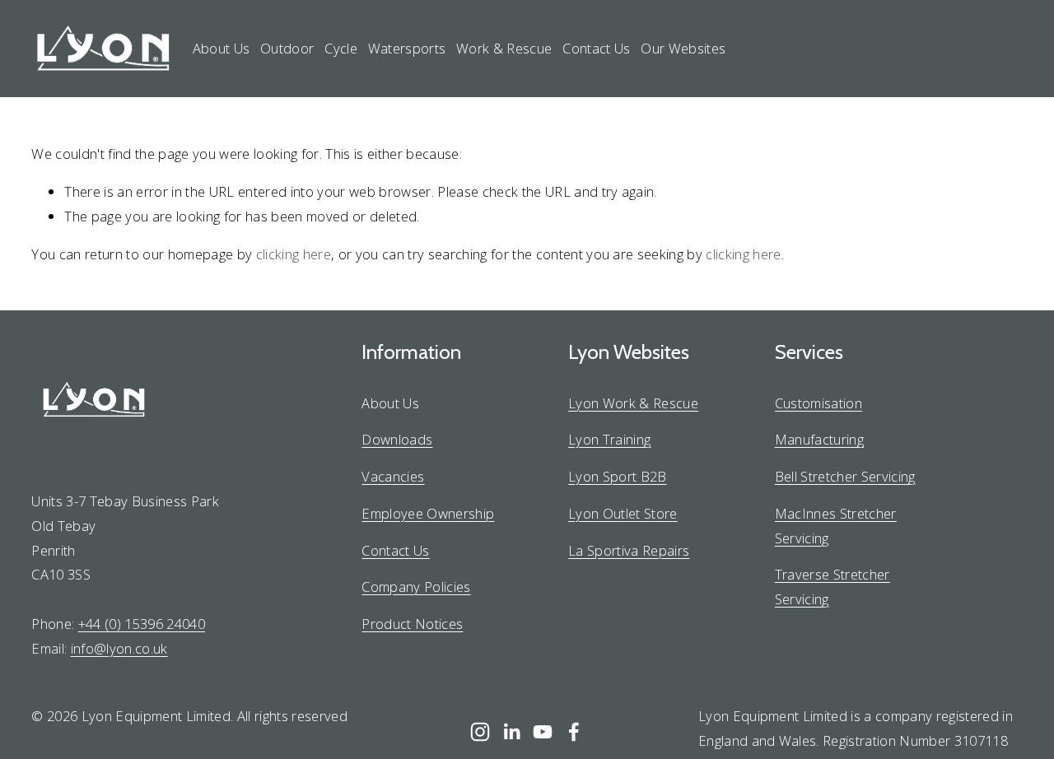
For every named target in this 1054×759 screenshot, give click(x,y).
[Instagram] (480, 732)
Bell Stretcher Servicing (845, 476)
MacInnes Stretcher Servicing (836, 525)
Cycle (340, 48)
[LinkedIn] (511, 732)
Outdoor (287, 48)
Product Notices (412, 623)
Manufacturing (819, 439)
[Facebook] (574, 732)
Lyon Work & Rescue (633, 402)
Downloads (396, 439)
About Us (221, 48)
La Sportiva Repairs (628, 550)
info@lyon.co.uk (119, 648)
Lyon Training (609, 439)
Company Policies (415, 586)
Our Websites (683, 48)
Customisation (818, 402)
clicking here (293, 253)
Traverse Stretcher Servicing (832, 586)
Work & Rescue (504, 48)
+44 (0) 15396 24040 (141, 623)
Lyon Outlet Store (623, 513)
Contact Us (596, 48)
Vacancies (392, 476)
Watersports (407, 48)
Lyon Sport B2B (617, 476)
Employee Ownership (427, 513)
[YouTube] (543, 732)
